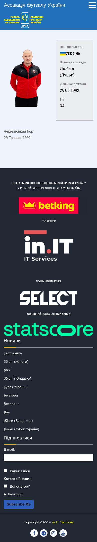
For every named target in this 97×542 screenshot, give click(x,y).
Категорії (15, 494)
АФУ (7, 370)
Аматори (11, 395)
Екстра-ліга (13, 353)
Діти (7, 412)
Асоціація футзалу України (34, 5)
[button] (92, 6)
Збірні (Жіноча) (16, 361)
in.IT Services (63, 522)
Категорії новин (17, 479)
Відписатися (19, 471)
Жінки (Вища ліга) (18, 421)
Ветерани (11, 404)
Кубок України (15, 387)
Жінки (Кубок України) (21, 429)
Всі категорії (19, 486)
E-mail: (9, 449)
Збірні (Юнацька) (17, 378)
